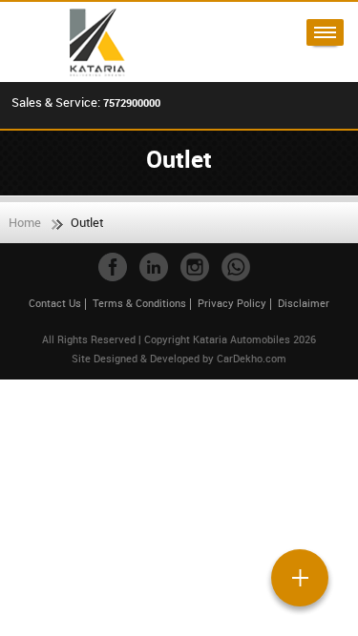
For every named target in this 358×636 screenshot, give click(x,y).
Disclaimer (303, 303)
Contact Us (55, 303)
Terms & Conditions (139, 303)
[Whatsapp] (235, 267)
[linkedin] (153, 267)
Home (25, 222)
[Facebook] (112, 267)
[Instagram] (194, 267)
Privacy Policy (232, 303)
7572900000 (131, 102)
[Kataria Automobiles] (92, 42)
